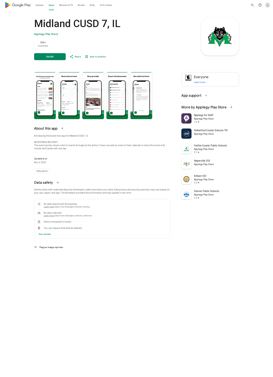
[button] (45, 95)
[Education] (42, 171)
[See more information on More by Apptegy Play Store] (231, 107)
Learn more (49, 207)
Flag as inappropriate (48, 247)
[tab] (39, 5)
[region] (97, 44)
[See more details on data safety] (44, 234)
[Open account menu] (267, 5)
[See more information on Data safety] (57, 182)
